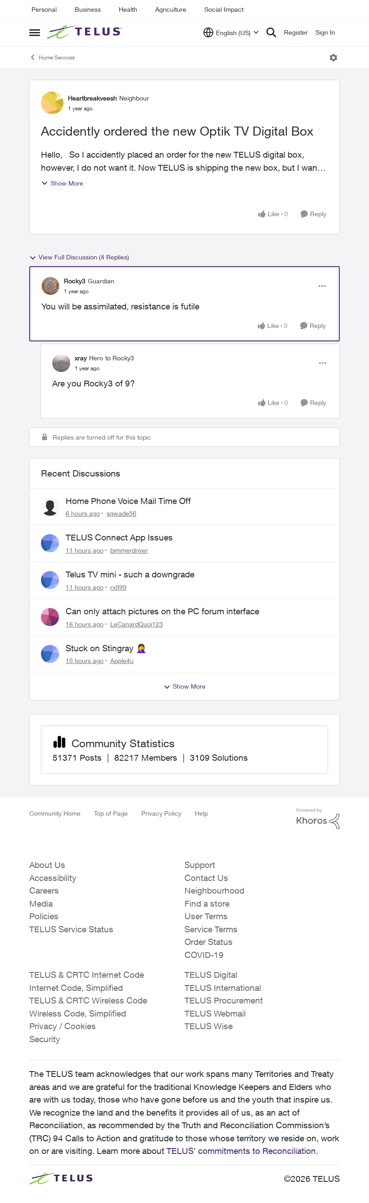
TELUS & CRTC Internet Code (86, 975)
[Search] (271, 32)
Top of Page (111, 813)
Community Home (55, 813)
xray (81, 358)
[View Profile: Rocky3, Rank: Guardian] (50, 286)
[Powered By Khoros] (318, 818)
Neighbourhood (214, 890)
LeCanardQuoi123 (136, 624)
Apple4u (122, 660)
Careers (44, 890)
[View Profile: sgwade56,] (50, 507)
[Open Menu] (333, 57)
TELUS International (222, 988)
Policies (43, 916)
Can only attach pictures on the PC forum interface (162, 611)
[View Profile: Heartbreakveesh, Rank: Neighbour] (52, 102)
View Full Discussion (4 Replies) (84, 257)
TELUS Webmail (215, 1013)
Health (128, 9)
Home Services (57, 57)
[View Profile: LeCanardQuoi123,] (50, 617)
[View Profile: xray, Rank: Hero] (61, 363)
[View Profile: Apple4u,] (50, 654)
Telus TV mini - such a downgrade (130, 574)
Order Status (208, 942)
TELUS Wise (208, 1026)
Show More (66, 183)
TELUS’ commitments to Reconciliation (241, 1151)
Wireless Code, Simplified (77, 1013)
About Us (47, 865)
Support (199, 865)
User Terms (206, 916)
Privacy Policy (161, 813)
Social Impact (223, 9)
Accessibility (52, 878)
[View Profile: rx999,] (50, 580)
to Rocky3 (119, 358)
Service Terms (211, 929)
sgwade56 (121, 513)
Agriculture (170, 9)
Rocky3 (75, 281)
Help (201, 813)
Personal (44, 9)
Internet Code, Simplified (76, 988)
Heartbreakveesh (92, 98)
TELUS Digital (210, 975)
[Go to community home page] (85, 32)
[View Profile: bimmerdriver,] (50, 543)
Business (88, 9)
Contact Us (206, 878)
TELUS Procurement (223, 1000)
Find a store (207, 903)
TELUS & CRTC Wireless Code (88, 1000)
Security (44, 1039)
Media (41, 903)
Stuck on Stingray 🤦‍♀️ (106, 648)
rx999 (118, 587)
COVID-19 (204, 955)
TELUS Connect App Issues (119, 537)
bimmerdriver (129, 550)
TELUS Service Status (71, 929)
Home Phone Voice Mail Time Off (128, 501)
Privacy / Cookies (62, 1026)
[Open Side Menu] (35, 32)
